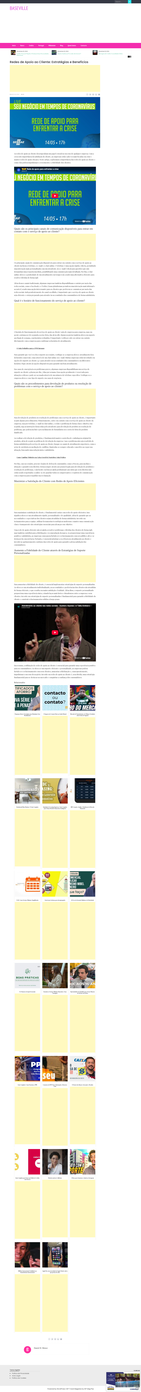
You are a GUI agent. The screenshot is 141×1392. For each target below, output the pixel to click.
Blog (61, 45)
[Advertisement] (70, 28)
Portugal (41, 45)
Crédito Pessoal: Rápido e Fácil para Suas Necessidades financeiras (33, 54)
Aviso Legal (16, 1376)
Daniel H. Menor (41, 1348)
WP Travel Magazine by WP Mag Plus (80, 1389)
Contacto (84, 45)
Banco (22, 45)
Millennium (52, 45)
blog (22, 94)
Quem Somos (72, 45)
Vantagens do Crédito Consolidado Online (110, 54)
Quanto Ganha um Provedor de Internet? (69, 54)
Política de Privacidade (20, 1373)
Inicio (14, 45)
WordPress (61, 1389)
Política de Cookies (19, 1378)
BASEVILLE (19, 8)
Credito (31, 45)
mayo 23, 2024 (15, 94)
